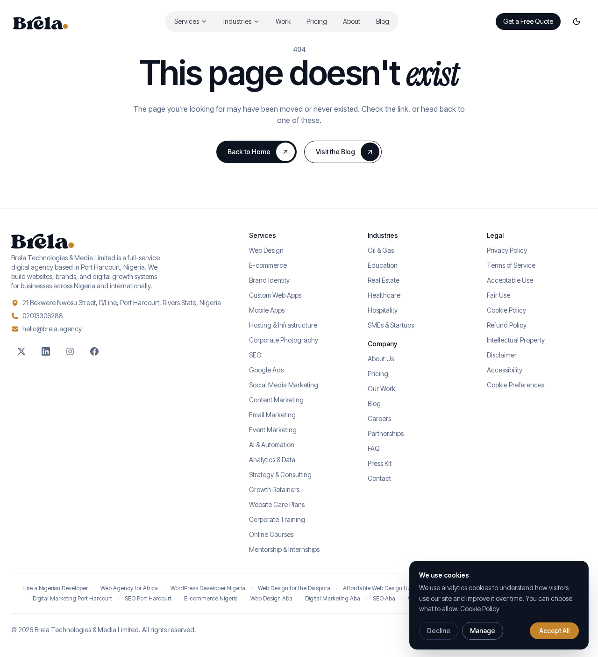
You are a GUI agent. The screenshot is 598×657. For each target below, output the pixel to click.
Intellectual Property (516, 340)
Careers (379, 418)
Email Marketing (272, 415)
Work (283, 21)
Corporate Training (277, 519)
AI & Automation (271, 445)
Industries (237, 21)
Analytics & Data (272, 460)
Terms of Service (511, 265)
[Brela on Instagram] (70, 351)
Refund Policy (507, 325)
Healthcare (384, 295)
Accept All (554, 631)
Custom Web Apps (275, 295)
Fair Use (498, 295)
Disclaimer (502, 355)
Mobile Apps (267, 310)
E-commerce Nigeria (211, 598)
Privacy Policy (507, 250)
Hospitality (383, 310)
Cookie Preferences (515, 385)
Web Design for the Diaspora (294, 588)
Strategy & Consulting (280, 474)
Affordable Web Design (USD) (381, 588)
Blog (382, 21)
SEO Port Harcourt (148, 598)
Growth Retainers (274, 489)
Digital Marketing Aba (332, 598)
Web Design (266, 250)
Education (383, 265)
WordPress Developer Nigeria (208, 588)
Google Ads (266, 370)
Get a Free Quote (528, 21)
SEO (255, 355)
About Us (381, 359)
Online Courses (271, 534)
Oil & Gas (381, 250)
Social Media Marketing (283, 385)
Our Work (381, 389)
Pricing (316, 21)
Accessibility (504, 370)
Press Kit (380, 463)
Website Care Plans (277, 504)
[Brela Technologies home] (40, 21)
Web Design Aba (271, 598)
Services (186, 21)
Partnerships (386, 433)
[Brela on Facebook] (94, 351)
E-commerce (268, 265)
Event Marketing (273, 430)
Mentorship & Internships (284, 549)
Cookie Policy (506, 310)
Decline (438, 631)
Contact (379, 478)
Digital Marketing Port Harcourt (72, 598)
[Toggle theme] (576, 21)
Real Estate (383, 280)
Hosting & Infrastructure (283, 325)
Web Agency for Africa (129, 588)
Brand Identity (269, 280)
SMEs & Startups (391, 325)
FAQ (374, 448)
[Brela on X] (21, 351)
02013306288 (42, 316)
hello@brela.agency (52, 329)
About (351, 21)
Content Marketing (276, 400)
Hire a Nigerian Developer (55, 588)
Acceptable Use (510, 280)
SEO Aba (384, 598)
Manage (482, 631)
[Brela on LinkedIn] (46, 351)
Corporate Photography (283, 340)
